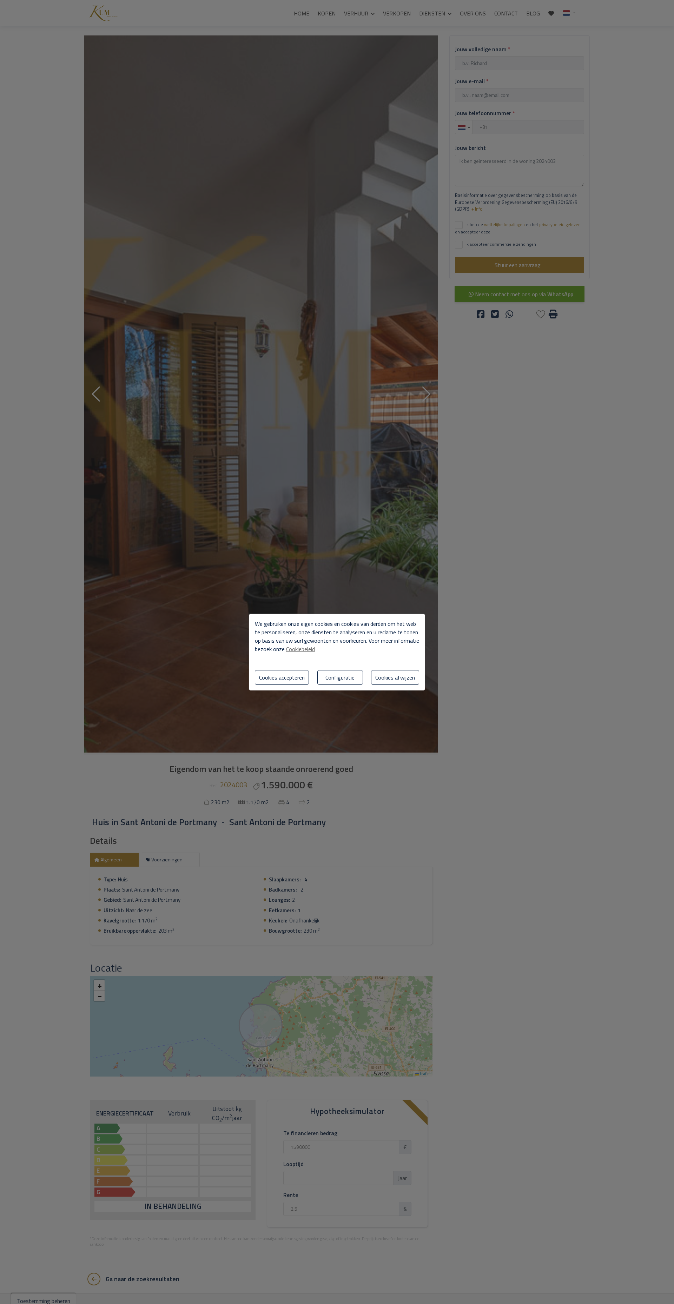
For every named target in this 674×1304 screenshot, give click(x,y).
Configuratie (340, 677)
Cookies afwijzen (395, 677)
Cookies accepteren (282, 677)
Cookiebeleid (300, 649)
